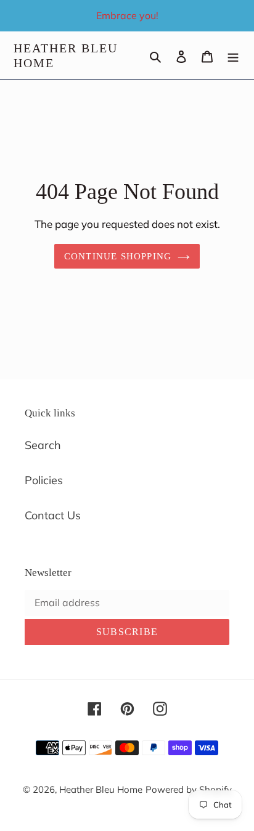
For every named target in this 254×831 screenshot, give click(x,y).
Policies (44, 480)
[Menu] (233, 55)
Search (43, 445)
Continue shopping (118, 256)
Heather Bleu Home (66, 55)
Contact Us (53, 515)
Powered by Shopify (188, 789)
